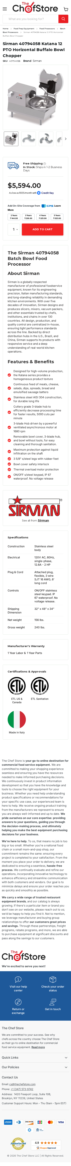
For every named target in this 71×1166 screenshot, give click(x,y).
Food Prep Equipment (24, 28)
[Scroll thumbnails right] (65, 139)
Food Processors (47, 28)
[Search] (63, 19)
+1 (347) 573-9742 (22, 1089)
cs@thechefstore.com (22, 1084)
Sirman (43, 520)
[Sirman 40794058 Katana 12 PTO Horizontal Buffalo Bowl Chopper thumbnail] (11, 139)
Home (5, 28)
